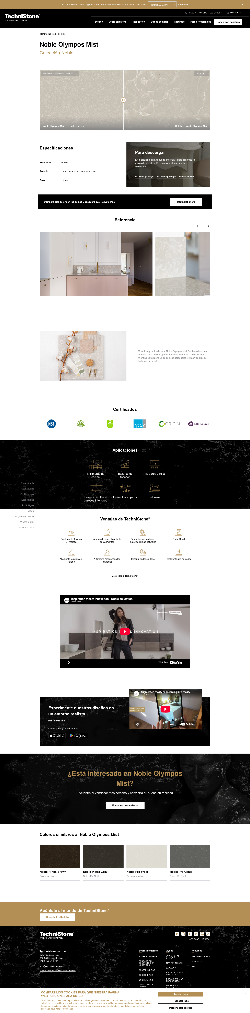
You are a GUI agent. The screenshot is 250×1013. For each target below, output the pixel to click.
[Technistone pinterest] (196, 934)
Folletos (197, 961)
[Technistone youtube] (202, 934)
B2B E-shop (215, 12)
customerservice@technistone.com (58, 970)
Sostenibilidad (147, 970)
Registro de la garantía (174, 973)
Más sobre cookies (64, 1008)
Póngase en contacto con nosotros (147, 963)
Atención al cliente (172, 957)
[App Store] (57, 735)
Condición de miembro (146, 985)
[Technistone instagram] (183, 934)
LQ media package (144, 176)
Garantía (171, 968)
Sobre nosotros (148, 956)
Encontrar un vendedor (125, 805)
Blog (191, 12)
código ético (146, 975)
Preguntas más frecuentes (174, 980)
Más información (56, 720)
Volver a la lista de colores (53, 34)
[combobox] (162, 4)
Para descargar (201, 956)
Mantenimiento (174, 963)
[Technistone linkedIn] (177, 934)
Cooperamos (146, 980)
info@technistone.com (51, 966)
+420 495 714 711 (49, 960)
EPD (194, 966)
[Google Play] (78, 735)
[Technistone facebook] (190, 934)
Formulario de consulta (174, 987)
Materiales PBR (186, 176)
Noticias (203, 12)
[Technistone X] (208, 934)
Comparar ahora (186, 201)
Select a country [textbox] (159, 5)
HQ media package (166, 176)
